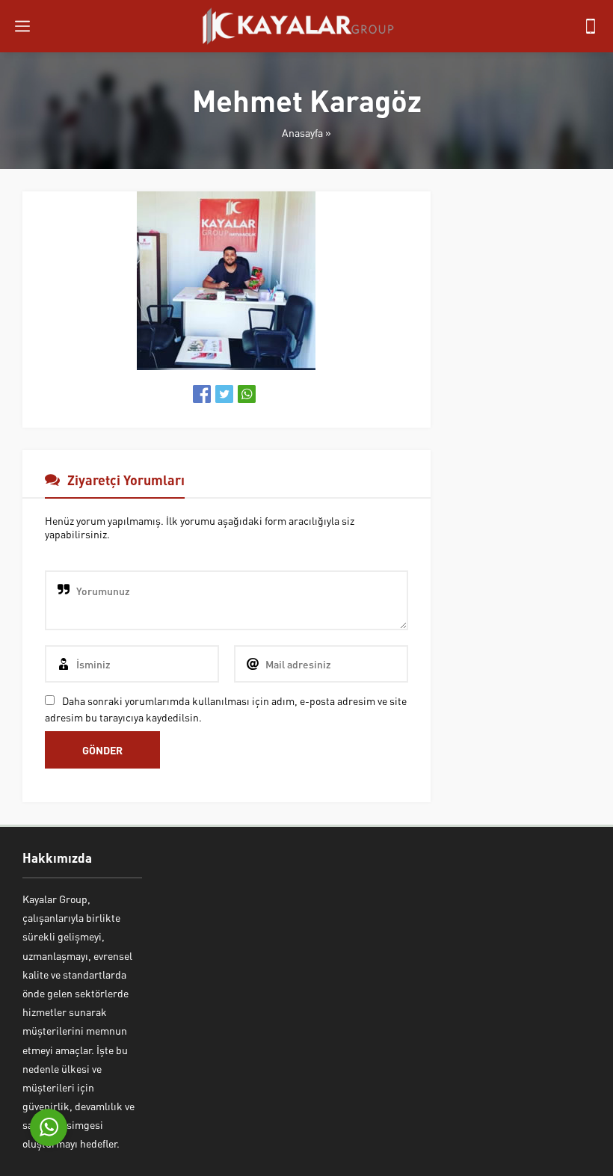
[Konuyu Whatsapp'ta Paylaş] (247, 394)
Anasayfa (302, 132)
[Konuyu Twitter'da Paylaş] (224, 394)
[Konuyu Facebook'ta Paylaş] (202, 394)
